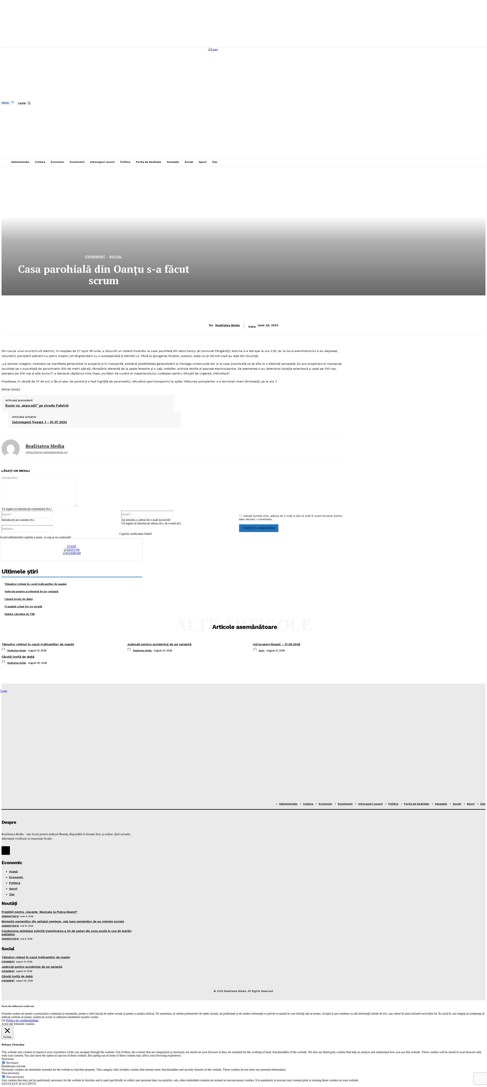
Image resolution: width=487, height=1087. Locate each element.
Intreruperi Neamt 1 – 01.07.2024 (39, 422)
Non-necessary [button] (10, 1073)
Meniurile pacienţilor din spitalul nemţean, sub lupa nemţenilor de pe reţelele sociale (63, 921)
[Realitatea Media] (11, 448)
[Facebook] (6, 850)
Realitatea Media (227, 325)
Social (115, 256)
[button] (25, 103)
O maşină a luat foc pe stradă (23, 606)
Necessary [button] (8, 1059)
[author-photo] (4, 650)
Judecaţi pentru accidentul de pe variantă (31, 591)
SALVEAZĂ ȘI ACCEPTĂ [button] (19, 1083)
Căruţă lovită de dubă (19, 599)
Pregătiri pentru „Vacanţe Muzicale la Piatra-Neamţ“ (39, 912)
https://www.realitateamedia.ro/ (46, 452)
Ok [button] (3, 1020)
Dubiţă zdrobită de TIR (20, 614)
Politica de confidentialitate (22, 1020)
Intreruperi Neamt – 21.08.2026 (276, 644)
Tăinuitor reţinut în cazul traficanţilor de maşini (35, 584)
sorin (261, 650)
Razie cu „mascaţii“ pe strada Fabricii (37, 405)
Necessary (12, 1062)
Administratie (10, 916)
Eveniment (95, 256)
